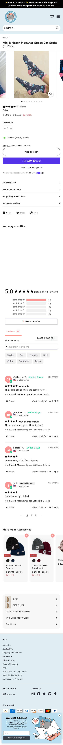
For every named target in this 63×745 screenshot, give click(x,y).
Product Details (12, 189)
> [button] (41, 515)
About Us (7, 645)
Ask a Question (11, 203)
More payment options (32, 167)
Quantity (8, 122)
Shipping (6, 145)
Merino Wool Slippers (20, 5)
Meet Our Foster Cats (12, 675)
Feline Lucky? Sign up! (16, 738)
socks (10, 354)
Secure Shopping (10, 664)
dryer (38, 361)
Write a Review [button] (33, 321)
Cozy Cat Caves (44, 5)
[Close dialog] (59, 715)
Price (6, 110)
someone (24, 361)
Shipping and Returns (12, 652)
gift (45, 354)
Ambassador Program (12, 679)
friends (33, 354)
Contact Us (8, 649)
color (10, 361)
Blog (4, 667)
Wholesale (7, 656)
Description (9, 182)
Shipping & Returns (14, 196)
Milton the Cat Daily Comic (15, 671)
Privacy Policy (9, 660)
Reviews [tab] (10, 331)
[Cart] (51, 16)
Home (5, 37)
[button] (51, 401)
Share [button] (11, 401)
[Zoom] (51, 94)
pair (21, 354)
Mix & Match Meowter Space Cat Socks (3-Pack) (27, 394)
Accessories (24, 529)
